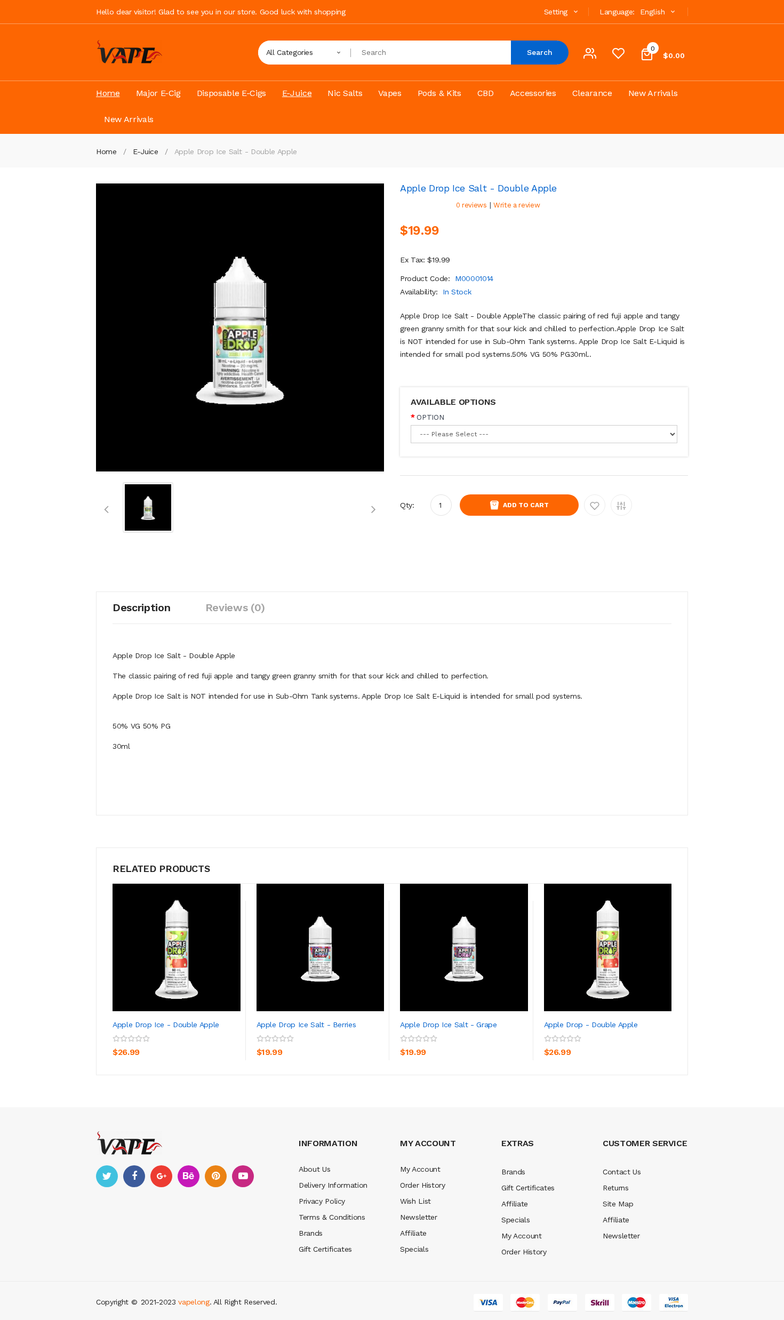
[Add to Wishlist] (208, 1047)
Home (106, 151)
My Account (420, 1169)
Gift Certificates (325, 1249)
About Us (314, 1169)
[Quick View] (176, 947)
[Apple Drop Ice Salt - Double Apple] (148, 506)
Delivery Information (333, 1185)
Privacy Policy (322, 1201)
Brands (311, 1233)
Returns (616, 1187)
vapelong (193, 1302)
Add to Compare (621, 505)
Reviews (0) (235, 607)
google (161, 1176)
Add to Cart (526, 505)
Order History (422, 1185)
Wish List (415, 1201)
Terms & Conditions (332, 1217)
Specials (414, 1249)
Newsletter (418, 1217)
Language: (617, 11)
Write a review (516, 205)
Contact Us (622, 1171)
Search (540, 52)
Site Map (618, 1203)
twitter (107, 1176)
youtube (243, 1176)
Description (141, 607)
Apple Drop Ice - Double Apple (166, 1024)
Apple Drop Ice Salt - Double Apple (235, 151)
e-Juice (145, 151)
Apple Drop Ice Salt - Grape (448, 1024)
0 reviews (471, 205)
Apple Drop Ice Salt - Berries (306, 1024)
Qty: (407, 505)
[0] (618, 56)
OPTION (430, 417)
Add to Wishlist (594, 505)
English (654, 11)
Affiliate (413, 1233)
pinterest (216, 1176)
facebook (134, 1176)
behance (188, 1176)
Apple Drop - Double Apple (591, 1024)
